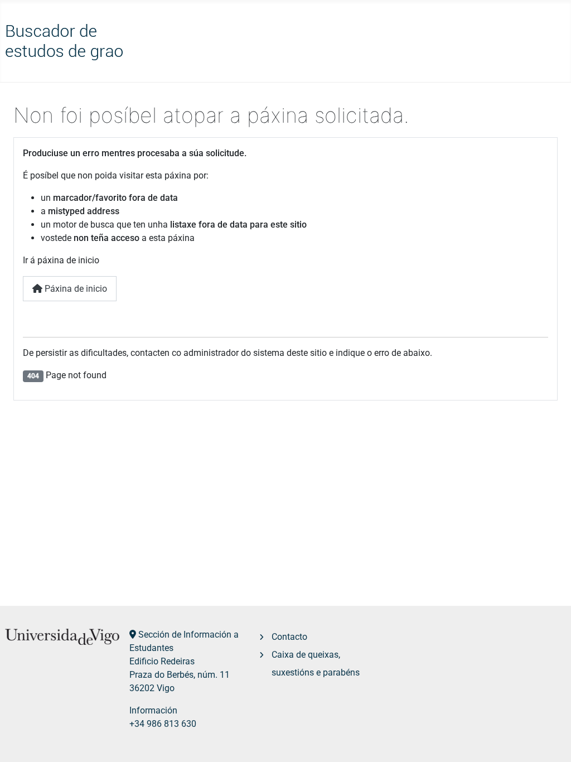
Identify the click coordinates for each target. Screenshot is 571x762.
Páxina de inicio (74, 288)
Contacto (289, 636)
